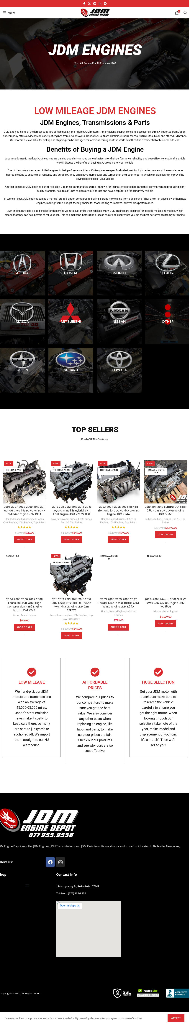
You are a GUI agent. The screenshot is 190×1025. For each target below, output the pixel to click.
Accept (176, 1018)
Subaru (149, 518)
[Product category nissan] (119, 321)
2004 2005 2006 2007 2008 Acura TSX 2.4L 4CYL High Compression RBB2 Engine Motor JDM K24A (24, 604)
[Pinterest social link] (94, 3)
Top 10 (65, 522)
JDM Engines (25, 522)
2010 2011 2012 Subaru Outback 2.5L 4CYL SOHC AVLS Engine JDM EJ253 (165, 510)
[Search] (185, 12)
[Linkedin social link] (99, 3)
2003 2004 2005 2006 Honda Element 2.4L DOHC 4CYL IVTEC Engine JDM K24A (118, 510)
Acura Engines (28, 615)
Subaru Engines (162, 518)
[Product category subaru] (70, 370)
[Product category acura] (22, 273)
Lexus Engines (64, 615)
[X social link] (89, 3)
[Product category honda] (70, 273)
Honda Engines (21, 518)
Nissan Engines (170, 611)
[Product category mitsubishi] (70, 321)
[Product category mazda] (22, 321)
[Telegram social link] (105, 3)
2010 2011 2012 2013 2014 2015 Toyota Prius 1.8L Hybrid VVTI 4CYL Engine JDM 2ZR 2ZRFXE (71, 510)
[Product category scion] (22, 370)
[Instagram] (60, 862)
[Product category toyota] (119, 370)
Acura (16, 615)
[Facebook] (50, 862)
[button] (24, 539)
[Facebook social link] (84, 3)
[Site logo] (95, 12)
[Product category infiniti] (119, 273)
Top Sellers (39, 522)
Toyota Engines (68, 518)
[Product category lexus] (167, 273)
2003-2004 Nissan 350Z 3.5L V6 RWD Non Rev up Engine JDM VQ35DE (165, 602)
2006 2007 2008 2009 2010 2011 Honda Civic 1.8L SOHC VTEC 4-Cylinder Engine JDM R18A (24, 510)
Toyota (55, 518)
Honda (8, 518)
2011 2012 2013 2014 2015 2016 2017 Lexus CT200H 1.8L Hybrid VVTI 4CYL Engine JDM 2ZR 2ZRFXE (71, 604)
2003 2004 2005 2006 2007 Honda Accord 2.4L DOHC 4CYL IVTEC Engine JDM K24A (118, 602)
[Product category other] (167, 321)
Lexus (53, 615)
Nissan (157, 611)
